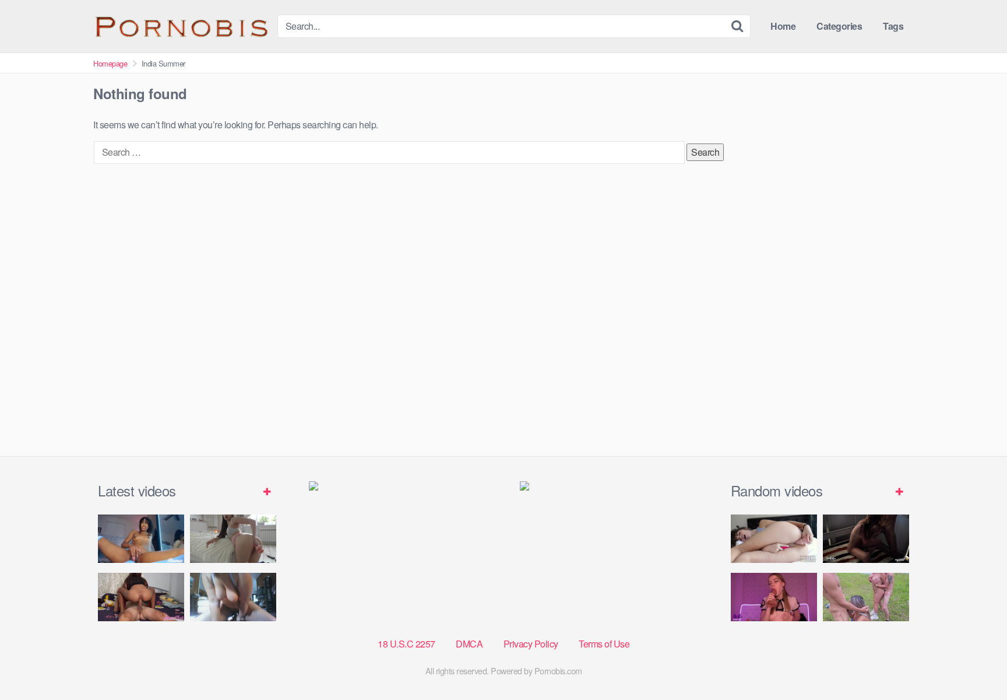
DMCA (469, 643)
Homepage (110, 63)
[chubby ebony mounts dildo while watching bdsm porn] (233, 597)
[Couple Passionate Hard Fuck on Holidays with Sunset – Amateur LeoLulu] (866, 538)
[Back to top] (975, 663)
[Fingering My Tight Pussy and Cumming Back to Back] (141, 538)
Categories (839, 26)
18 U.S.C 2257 (406, 643)
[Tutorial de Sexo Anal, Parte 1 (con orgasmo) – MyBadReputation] (774, 538)
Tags (893, 26)
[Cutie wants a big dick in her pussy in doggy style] (233, 538)
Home (782, 26)
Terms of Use (604, 643)
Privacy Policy (531, 643)
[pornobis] (180, 26)
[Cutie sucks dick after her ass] (774, 597)
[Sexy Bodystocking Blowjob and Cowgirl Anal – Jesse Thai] (141, 597)
